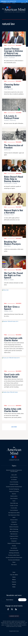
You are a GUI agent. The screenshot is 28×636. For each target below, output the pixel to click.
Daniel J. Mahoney (10, 120)
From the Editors (14, 574)
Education (14, 493)
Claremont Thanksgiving (14, 489)
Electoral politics (13, 496)
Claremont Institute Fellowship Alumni (14, 486)
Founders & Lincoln (14, 505)
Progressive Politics (14, 536)
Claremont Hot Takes (14, 484)
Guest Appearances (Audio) (14, 512)
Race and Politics (14, 538)
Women (14, 562)
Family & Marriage (14, 503)
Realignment (14, 541)
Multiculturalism (14, 533)
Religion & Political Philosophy (14, 543)
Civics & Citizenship (14, 482)
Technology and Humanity (14, 552)
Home (14, 572)
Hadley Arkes (8, 311)
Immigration (14, 522)
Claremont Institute (7, 2)
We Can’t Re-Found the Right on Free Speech (13, 275)
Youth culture (14, 564)
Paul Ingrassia (8, 89)
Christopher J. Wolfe (10, 183)
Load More (14, 426)
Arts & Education (14, 477)
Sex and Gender (14, 548)
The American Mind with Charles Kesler (14, 557)
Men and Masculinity (14, 531)
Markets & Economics (14, 526)
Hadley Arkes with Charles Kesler (12, 409)
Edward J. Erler (9, 214)
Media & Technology (14, 529)
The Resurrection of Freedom (13, 146)
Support (14, 2)
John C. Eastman (9, 57)
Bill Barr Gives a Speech (11, 307)
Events (14, 500)
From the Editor (14, 508)
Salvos (14, 577)
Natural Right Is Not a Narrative (13, 211)
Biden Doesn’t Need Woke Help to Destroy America (13, 179)
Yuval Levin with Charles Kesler (11, 375)
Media (14, 586)
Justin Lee (7, 149)
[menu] (25, 3)
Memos (14, 579)
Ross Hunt (7, 246)
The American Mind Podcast (14, 555)
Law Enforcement (14, 471)
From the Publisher (14, 510)
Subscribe (3, 1)
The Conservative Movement (14, 559)
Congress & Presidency (14, 491)
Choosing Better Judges (12, 85)
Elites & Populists (14, 498)
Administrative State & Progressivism (14, 470)
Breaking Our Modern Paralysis (12, 242)
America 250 (14, 474)
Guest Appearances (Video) (14, 515)
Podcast (14, 584)
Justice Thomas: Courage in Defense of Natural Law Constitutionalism (13, 52)
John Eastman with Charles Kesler (13, 339)
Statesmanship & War (14, 550)
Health (14, 517)
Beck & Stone (16, 631)
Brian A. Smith (9, 279)
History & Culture (14, 519)
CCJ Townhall (14, 479)
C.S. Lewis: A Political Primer (11, 117)
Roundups (14, 545)
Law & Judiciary (14, 524)
